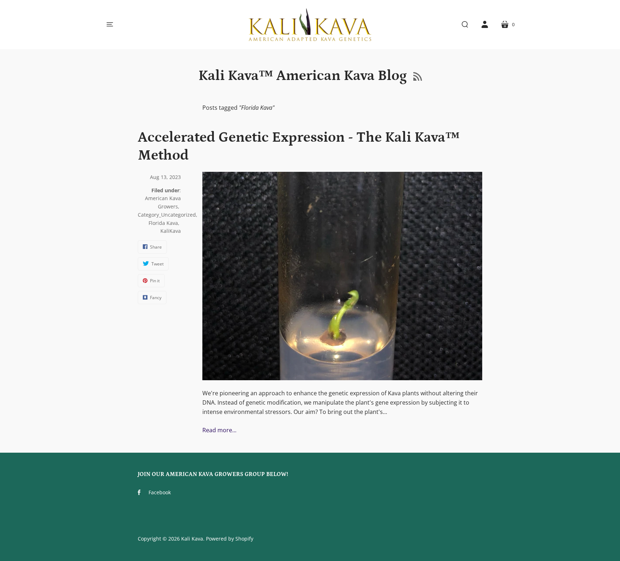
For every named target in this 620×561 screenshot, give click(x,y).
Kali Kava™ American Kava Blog (304, 76)
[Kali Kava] (310, 24)
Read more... (219, 430)
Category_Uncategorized (167, 214)
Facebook (160, 492)
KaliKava (170, 230)
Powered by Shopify (229, 538)
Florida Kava (163, 223)
